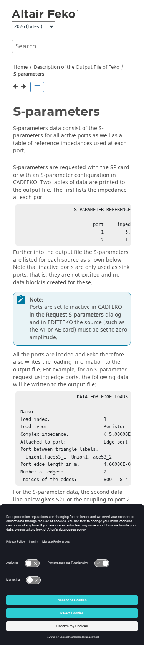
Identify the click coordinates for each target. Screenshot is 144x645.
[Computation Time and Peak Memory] (24, 87)
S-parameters (28, 74)
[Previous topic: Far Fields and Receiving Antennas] (16, 87)
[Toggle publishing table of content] (37, 87)
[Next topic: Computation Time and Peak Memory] (24, 87)
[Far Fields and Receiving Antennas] (16, 87)
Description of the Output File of (76, 67)
